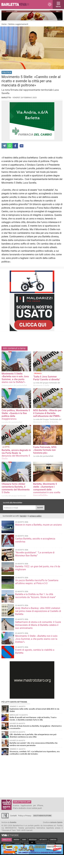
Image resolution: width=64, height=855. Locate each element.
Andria (16, 840)
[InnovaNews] (5, 818)
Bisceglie (33, 840)
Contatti (13, 815)
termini (23, 516)
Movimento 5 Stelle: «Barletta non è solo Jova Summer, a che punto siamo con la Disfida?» (15, 378)
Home (4, 24)
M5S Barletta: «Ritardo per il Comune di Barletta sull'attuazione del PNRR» (47, 413)
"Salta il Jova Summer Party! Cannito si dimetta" (46, 378)
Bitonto (43, 840)
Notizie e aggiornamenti (18, 24)
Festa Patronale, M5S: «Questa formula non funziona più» (45, 450)
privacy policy (35, 516)
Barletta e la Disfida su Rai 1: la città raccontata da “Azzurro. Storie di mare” (35, 596)
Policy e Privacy (24, 815)
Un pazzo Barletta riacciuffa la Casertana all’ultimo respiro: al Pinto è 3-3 (36, 582)
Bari (24, 840)
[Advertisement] (32, 336)
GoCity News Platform (42, 815)
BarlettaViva (16, 4)
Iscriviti (40, 508)
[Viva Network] (10, 836)
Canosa (53, 840)
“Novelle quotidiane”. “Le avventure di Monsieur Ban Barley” (34, 554)
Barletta (7, 840)
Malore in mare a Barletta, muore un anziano (38, 524)
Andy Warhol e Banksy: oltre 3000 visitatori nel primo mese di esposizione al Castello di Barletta (38, 611)
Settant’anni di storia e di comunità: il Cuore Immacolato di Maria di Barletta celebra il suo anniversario (38, 625)
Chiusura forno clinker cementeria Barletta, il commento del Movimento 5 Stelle (16, 488)
